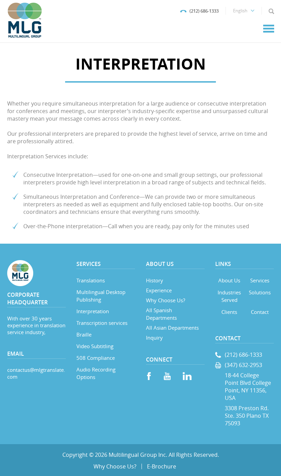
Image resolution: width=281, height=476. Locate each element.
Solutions (260, 292)
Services (259, 280)
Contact (260, 311)
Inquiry (154, 337)
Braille (83, 334)
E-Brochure (161, 466)
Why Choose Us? (165, 300)
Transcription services (101, 322)
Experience (159, 290)
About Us (229, 280)
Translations (90, 280)
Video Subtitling (94, 346)
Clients (229, 311)
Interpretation (92, 311)
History (154, 280)
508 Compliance (95, 357)
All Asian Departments (172, 327)
